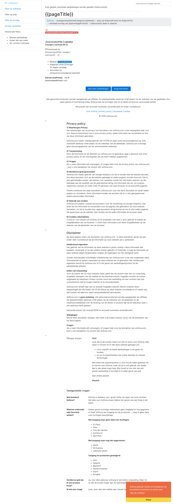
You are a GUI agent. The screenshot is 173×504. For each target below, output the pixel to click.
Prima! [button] (148, 500)
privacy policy (105, 111)
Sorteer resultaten (12, 26)
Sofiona (50, 20)
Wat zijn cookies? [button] (137, 493)
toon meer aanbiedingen (98, 89)
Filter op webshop (12, 9)
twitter (127, 111)
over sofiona (91, 111)
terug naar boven (121, 89)
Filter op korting (11, 20)
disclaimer (118, 111)
